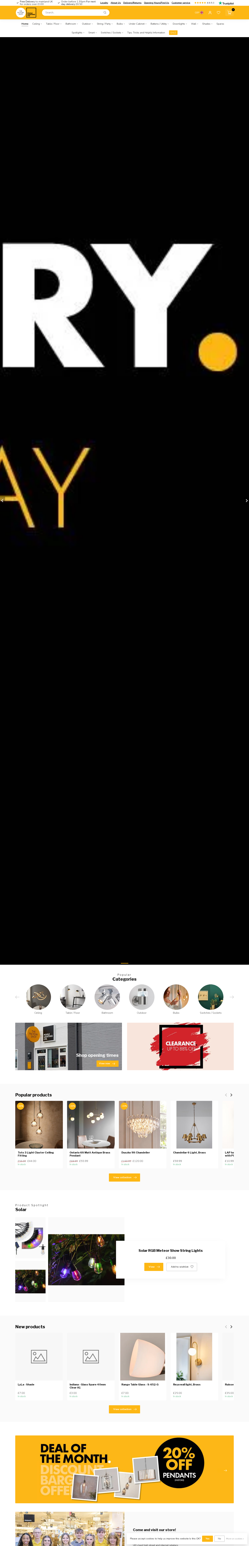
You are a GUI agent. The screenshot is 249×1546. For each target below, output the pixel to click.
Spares (220, 23)
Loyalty (104, 2)
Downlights (179, 23)
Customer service (181, 2)
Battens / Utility (159, 23)
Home (25, 23)
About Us (116, 2)
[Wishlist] (218, 12)
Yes (207, 1538)
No (219, 1538)
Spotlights (77, 32)
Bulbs (120, 23)
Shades (206, 23)
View (152, 1266)
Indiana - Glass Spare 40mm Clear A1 (88, 1386)
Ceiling (36, 23)
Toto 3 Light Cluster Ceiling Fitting (36, 1154)
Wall (193, 23)
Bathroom (71, 23)
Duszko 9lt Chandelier (135, 1152)
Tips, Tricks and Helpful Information (146, 32)
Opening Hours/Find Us (156, 2)
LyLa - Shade (26, 1384)
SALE (173, 32)
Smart (91, 32)
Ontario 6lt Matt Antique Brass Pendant (90, 1154)
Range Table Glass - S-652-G (140, 1384)
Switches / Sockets (111, 32)
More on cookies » (235, 1538)
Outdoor (86, 23)
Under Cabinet (136, 23)
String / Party (104, 23)
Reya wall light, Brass (187, 1384)
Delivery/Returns (132, 2)
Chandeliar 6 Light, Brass (189, 1152)
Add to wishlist (179, 1266)
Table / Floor (52, 23)
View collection (122, 1177)
